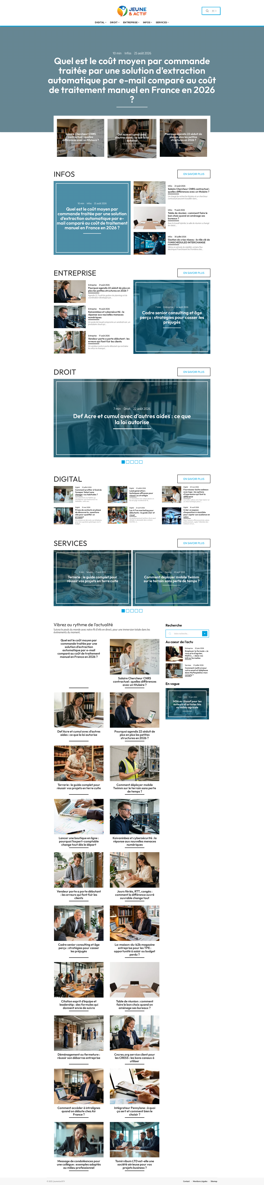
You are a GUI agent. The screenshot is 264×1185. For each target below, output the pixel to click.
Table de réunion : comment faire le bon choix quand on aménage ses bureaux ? (187, 215)
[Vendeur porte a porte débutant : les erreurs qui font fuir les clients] (70, 342)
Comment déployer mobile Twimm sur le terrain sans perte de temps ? (172, 579)
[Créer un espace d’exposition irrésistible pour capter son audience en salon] (171, 515)
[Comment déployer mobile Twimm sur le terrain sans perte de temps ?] (134, 763)
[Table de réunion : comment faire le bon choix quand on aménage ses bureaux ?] (149, 217)
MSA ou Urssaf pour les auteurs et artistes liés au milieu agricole (187, 704)
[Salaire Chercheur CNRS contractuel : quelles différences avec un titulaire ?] (149, 192)
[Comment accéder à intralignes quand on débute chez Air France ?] (79, 1086)
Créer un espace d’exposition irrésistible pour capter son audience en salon (196, 513)
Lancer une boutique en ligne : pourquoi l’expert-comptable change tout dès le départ (79, 841)
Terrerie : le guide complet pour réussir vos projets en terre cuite (92, 579)
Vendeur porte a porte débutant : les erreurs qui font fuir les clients (109, 340)
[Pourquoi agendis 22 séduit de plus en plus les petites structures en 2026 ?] (70, 291)
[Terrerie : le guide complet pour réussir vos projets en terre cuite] (79, 763)
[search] (207, 11)
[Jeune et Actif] (132, 11)
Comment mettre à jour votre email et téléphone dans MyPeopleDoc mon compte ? (196, 671)
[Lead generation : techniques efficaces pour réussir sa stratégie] (117, 494)
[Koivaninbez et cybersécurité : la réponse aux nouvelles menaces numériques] (70, 316)
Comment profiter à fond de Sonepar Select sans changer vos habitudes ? (88, 492)
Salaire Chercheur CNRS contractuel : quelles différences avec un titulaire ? (80, 137)
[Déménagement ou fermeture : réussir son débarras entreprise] (79, 1033)
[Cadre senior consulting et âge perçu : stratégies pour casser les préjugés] (79, 923)
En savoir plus (193, 174)
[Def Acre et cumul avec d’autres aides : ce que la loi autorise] (79, 710)
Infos (128, 53)
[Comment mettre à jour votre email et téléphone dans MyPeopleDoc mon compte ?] (174, 670)
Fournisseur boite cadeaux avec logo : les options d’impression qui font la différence (195, 493)
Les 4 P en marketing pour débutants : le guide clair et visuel (142, 512)
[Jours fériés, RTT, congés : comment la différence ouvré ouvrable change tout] (134, 870)
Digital (68, 479)
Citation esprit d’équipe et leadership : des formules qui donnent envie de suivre (79, 1004)
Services (70, 543)
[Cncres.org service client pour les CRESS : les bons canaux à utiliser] (134, 1033)
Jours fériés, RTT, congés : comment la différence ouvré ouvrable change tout (134, 894)
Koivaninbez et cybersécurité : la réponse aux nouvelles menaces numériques (106, 314)
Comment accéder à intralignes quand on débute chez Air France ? (78, 1111)
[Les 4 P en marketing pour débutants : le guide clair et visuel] (117, 515)
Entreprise (75, 273)
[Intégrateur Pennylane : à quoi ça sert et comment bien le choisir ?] (134, 1086)
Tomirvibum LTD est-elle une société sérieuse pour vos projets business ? (134, 1164)
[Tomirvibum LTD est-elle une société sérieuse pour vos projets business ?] (134, 1140)
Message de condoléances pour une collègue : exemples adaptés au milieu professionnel (79, 1164)
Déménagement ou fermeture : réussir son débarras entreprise (78, 1056)
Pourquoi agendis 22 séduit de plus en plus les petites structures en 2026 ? (183, 137)
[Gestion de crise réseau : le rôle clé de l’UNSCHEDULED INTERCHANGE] (149, 243)
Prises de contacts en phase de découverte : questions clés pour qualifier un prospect (88, 513)
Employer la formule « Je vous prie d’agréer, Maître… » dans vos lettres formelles (196, 654)
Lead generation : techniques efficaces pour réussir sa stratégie (141, 493)
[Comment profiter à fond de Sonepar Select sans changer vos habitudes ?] (63, 494)
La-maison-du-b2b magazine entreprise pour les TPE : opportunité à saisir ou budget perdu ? (134, 949)
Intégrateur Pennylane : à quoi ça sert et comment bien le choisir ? (134, 1111)
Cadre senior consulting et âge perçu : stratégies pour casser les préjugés (172, 317)
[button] (123, 462)
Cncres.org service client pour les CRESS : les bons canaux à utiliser (134, 1058)
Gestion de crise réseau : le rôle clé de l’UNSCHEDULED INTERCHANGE (189, 241)
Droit (65, 372)
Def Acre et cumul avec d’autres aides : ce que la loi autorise (132, 137)
